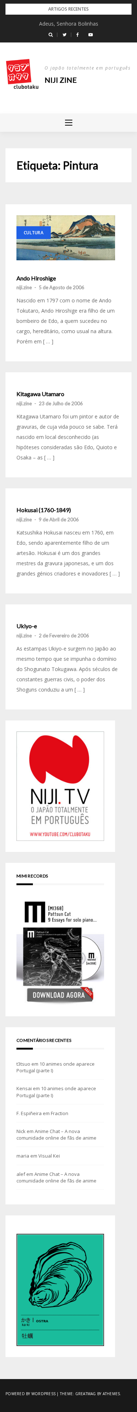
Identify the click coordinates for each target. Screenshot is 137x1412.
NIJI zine (61, 79)
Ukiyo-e (26, 626)
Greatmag (85, 1393)
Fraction (59, 1113)
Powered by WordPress (30, 1393)
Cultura (33, 233)
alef (20, 1174)
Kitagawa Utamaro (40, 394)
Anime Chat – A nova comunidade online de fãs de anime (56, 1134)
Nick (21, 1131)
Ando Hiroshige (36, 278)
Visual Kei (49, 1155)
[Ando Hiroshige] (65, 237)
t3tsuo (23, 1064)
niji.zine (24, 287)
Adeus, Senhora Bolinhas (68, 23)
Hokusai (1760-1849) (43, 510)
